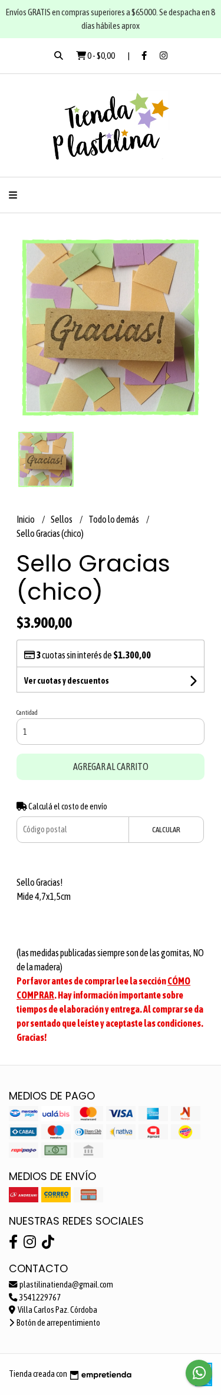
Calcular (166, 829)
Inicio (26, 519)
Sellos (62, 519)
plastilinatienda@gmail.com (65, 1284)
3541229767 (39, 1297)
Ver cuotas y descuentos (66, 680)
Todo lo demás (114, 519)
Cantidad (27, 712)
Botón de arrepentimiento (57, 1322)
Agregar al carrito (111, 766)
